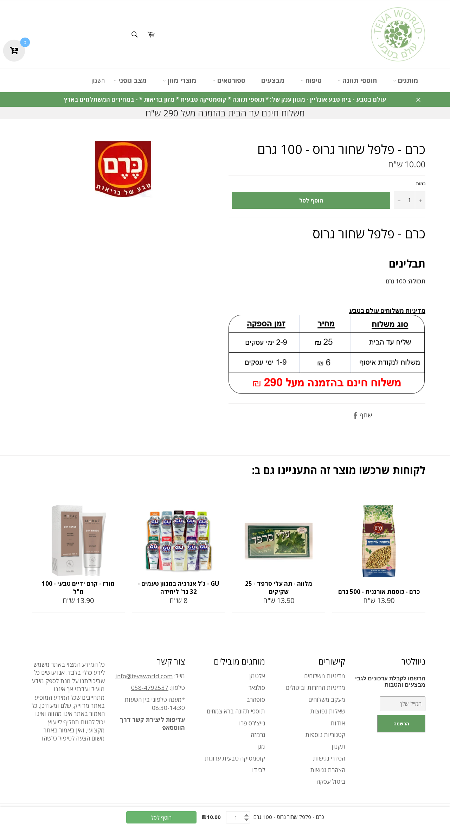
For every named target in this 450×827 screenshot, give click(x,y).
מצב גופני (132, 80)
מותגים (407, 80)
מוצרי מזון (181, 80)
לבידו (258, 770)
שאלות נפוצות (327, 711)
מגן (261, 746)
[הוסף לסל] (119, 497)
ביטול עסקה (330, 781)
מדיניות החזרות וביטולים (315, 688)
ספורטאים (230, 80)
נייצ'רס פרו (252, 723)
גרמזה (258, 735)
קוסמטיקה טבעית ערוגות (235, 758)
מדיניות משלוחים (324, 676)
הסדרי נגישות (329, 758)
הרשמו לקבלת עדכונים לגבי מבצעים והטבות (390, 681)
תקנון (338, 746)
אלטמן (257, 676)
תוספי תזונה (359, 80)
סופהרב (255, 699)
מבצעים (273, 80)
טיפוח (313, 80)
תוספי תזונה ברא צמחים (236, 711)
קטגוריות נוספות (325, 735)
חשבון (98, 80)
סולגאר (257, 688)
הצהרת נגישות (327, 770)
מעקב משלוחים (326, 699)
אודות (337, 723)
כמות (420, 184)
